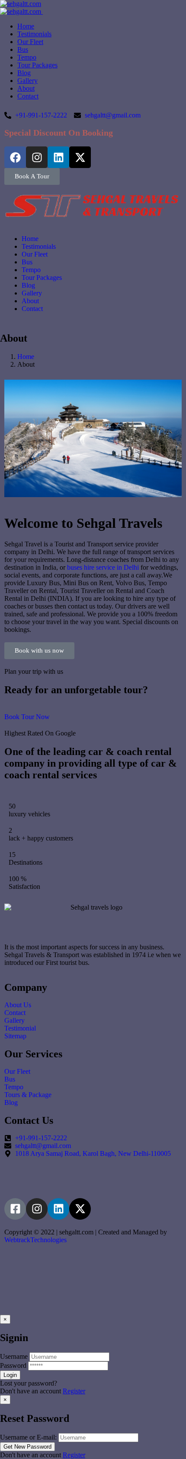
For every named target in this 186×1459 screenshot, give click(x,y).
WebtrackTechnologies (35, 1239)
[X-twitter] (80, 157)
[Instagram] (37, 157)
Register (74, 1391)
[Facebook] (15, 157)
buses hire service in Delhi (103, 567)
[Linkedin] (58, 157)
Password (13, 1365)
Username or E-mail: (28, 1437)
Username (14, 1356)
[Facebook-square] (15, 1209)
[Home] (93, 215)
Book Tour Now (27, 716)
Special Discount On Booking (58, 132)
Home (25, 356)
